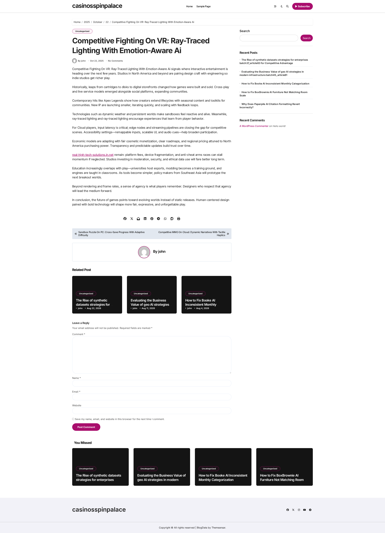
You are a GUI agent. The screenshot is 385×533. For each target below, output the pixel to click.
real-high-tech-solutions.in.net (92, 155)
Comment (78, 334)
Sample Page (203, 6)
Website (76, 405)
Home (189, 6)
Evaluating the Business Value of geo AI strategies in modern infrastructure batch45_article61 (161, 479)
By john (82, 60)
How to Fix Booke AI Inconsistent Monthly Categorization (200, 304)
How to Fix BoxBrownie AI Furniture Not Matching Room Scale (282, 479)
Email (76, 391)
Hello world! (279, 126)
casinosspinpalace (97, 5)
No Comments (115, 60)
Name (76, 377)
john (162, 251)
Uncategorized (82, 31)
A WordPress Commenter (254, 125)
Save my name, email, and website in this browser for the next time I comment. (120, 419)
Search (245, 31)
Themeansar (218, 527)
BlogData (202, 527)
